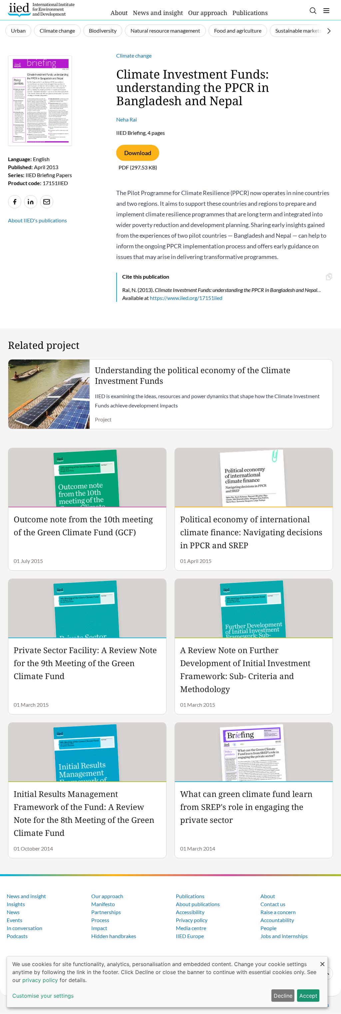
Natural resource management (165, 30)
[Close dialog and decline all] (322, 960)
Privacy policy (191, 920)
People (268, 928)
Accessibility (190, 912)
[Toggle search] (313, 11)
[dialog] (167, 981)
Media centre (191, 928)
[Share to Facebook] (14, 201)
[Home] (41, 10)
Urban (18, 30)
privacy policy (40, 980)
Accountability (277, 920)
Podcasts (17, 936)
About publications (198, 904)
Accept (308, 995)
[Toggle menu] (326, 10)
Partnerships (106, 912)
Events (14, 920)
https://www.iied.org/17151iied (186, 298)
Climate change (57, 30)
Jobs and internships (284, 936)
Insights (16, 904)
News (13, 912)
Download (137, 152)
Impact (99, 928)
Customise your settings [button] (43, 995)
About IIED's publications (37, 220)
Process (100, 920)
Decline (283, 995)
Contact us (272, 904)
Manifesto (103, 904)
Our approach (207, 13)
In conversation (24, 928)
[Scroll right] (329, 31)
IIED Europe (190, 936)
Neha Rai (126, 119)
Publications (250, 13)
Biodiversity (103, 30)
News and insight (158, 13)
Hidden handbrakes (113, 936)
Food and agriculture (237, 30)
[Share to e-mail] (46, 201)
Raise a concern (278, 912)
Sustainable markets (298, 30)
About (119, 13)
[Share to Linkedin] (30, 201)
